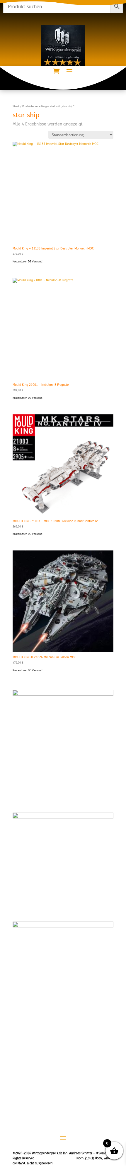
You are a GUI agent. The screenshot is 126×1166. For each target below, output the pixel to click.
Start (16, 106)
